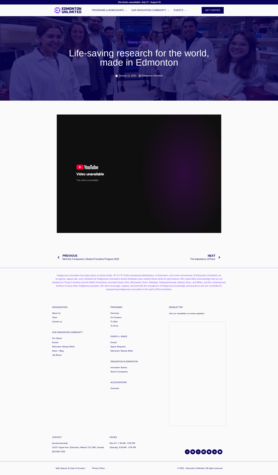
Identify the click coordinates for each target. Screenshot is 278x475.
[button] (125, 10)
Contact (57, 437)
